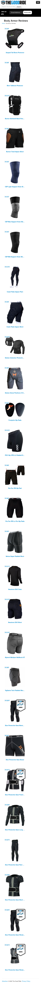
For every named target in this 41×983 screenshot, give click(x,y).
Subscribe (27, 12)
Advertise (4, 981)
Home (3, 23)
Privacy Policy (26, 981)
